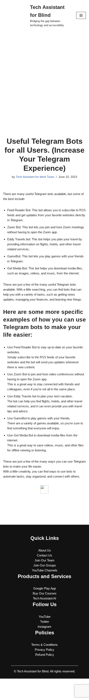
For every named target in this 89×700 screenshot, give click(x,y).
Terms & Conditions (44, 644)
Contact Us (44, 555)
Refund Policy (44, 654)
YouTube (45, 616)
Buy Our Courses (45, 593)
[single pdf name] (44, 489)
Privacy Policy (44, 649)
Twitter (44, 621)
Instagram (44, 626)
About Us (44, 550)
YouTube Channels (44, 570)
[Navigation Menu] (81, 15)
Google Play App (44, 588)
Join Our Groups (44, 565)
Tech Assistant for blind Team (35, 176)
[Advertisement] (44, 77)
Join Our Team (44, 560)
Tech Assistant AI (44, 598)
